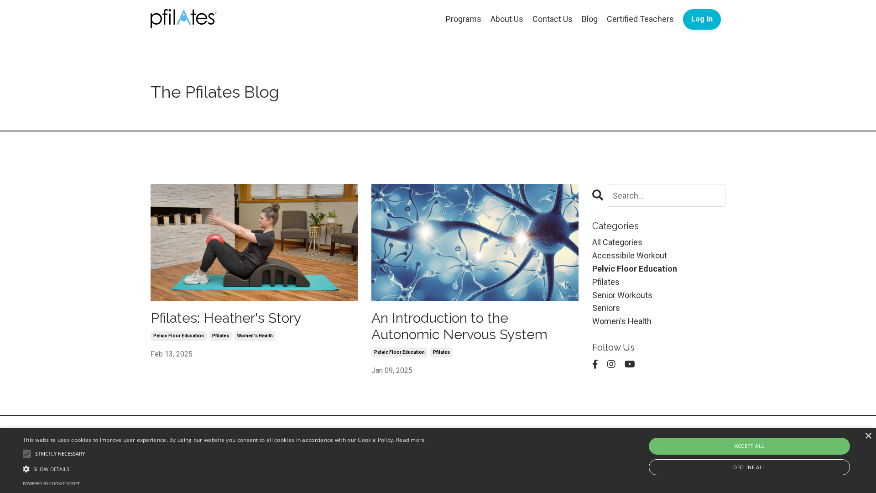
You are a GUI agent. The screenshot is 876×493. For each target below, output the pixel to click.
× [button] (868, 436)
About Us (506, 19)
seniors (606, 308)
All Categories (617, 242)
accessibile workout (629, 255)
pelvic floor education (178, 335)
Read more (410, 440)
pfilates (220, 335)
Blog (590, 19)
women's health (255, 335)
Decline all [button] (749, 467)
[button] (224, 468)
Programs (463, 19)
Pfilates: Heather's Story (226, 318)
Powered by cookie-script (51, 484)
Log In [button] (702, 19)
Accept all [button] (750, 445)
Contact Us (552, 19)
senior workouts (622, 295)
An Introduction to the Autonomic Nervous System (459, 326)
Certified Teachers (640, 19)
